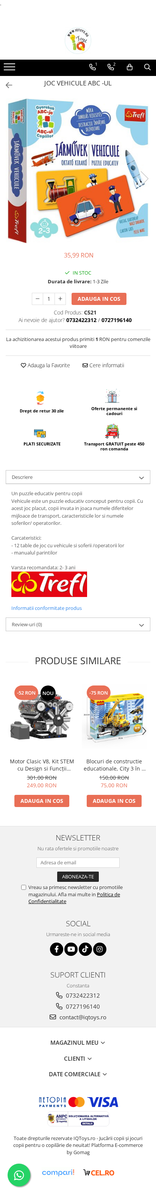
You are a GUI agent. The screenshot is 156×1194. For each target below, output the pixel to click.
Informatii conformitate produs (46, 608)
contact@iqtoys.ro (82, 1017)
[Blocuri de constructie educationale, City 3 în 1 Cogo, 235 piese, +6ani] (114, 716)
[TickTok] (85, 949)
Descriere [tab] (22, 477)
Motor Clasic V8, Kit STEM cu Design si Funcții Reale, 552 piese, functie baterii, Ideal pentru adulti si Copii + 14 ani (42, 765)
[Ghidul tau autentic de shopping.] (58, 1173)
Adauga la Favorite (48, 365)
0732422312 (82, 995)
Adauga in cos (99, 298)
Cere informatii (106, 365)
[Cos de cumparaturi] (130, 67)
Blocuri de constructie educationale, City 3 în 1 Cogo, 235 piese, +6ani (114, 765)
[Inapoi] (5, 85)
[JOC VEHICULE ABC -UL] (78, 170)
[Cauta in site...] (147, 67)
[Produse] (10, 69)
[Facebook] (56, 949)
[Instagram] (99, 949)
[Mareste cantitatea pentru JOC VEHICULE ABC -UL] (60, 299)
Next (144, 178)
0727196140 (82, 1006)
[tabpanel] (78, 170)
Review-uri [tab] (27, 624)
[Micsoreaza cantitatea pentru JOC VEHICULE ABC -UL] (37, 299)
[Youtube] (71, 949)
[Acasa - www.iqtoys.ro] (78, 40)
